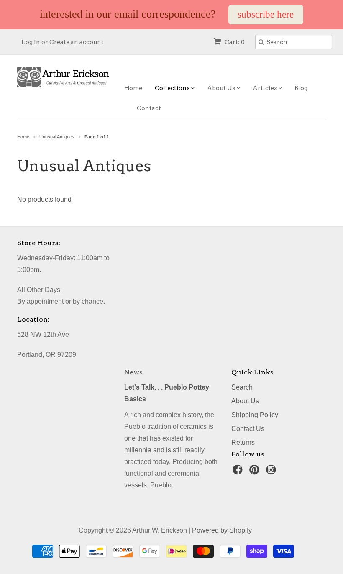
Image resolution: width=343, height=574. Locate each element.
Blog (300, 88)
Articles (265, 88)
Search (242, 387)
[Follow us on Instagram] (272, 472)
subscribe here (266, 14)
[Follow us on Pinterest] (255, 472)
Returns (243, 442)
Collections (173, 88)
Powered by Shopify (222, 530)
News (133, 372)
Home (133, 88)
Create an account (76, 41)
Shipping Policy (254, 414)
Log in (30, 41)
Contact (149, 108)
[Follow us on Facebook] (239, 472)
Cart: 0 (234, 41)
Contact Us (247, 428)
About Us (221, 88)
